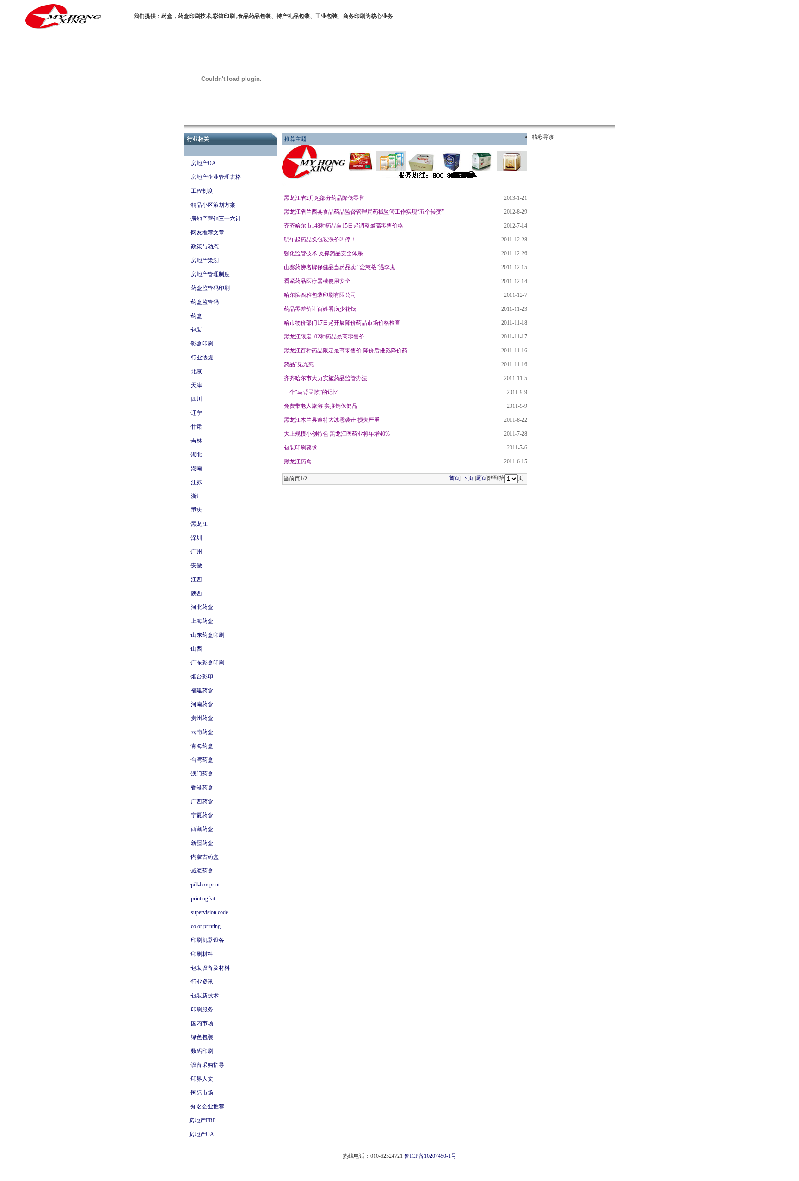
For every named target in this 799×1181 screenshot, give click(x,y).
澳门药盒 (202, 773)
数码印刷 (202, 1051)
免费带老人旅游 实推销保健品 (320, 406)
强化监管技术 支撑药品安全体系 (323, 253)
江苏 (196, 482)
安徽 (196, 565)
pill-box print (205, 884)
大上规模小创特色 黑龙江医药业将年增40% (337, 434)
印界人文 (202, 1079)
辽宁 (196, 413)
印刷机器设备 (207, 940)
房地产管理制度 (210, 274)
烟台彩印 (202, 676)
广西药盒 (202, 801)
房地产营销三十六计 (216, 218)
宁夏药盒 (202, 815)
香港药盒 (202, 787)
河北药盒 (202, 607)
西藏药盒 (202, 829)
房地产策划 (205, 260)
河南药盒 (202, 704)
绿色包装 (202, 1037)
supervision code (209, 912)
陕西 (196, 593)
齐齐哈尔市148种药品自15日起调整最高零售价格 (343, 225)
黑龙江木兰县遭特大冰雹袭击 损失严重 (332, 420)
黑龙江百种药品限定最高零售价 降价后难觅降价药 (345, 350)
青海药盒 (202, 746)
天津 (196, 385)
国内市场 (202, 1023)
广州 (196, 551)
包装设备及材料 (210, 968)
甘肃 (196, 427)
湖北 (196, 454)
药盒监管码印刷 (210, 288)
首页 (454, 478)
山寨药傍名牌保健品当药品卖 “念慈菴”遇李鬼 (339, 267)
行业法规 (202, 357)
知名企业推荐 (207, 1106)
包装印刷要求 (300, 447)
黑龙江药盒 (298, 461)
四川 (196, 399)
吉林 (196, 440)
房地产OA (203, 163)
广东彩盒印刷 (207, 662)
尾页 (481, 478)
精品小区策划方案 (213, 205)
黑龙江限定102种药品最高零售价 (324, 336)
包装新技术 (205, 995)
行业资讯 (202, 981)
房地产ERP (202, 1120)
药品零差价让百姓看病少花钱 (320, 309)
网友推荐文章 (207, 232)
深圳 (196, 538)
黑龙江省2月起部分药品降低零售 (324, 198)
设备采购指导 (207, 1065)
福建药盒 (202, 690)
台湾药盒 (202, 760)
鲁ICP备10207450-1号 (430, 1156)
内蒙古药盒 (205, 857)
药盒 (196, 316)
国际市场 (202, 1092)
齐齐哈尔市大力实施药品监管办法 (325, 378)
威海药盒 (202, 870)
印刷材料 (202, 954)
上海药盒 (202, 621)
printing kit (203, 898)
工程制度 (202, 191)
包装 (196, 329)
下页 (467, 478)
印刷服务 (202, 1009)
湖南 (196, 468)
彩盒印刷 (202, 343)
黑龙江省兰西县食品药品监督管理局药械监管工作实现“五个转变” (364, 212)
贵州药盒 (202, 718)
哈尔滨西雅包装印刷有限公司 (320, 295)
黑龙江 (199, 524)
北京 (196, 371)
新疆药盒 (202, 843)
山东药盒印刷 (207, 635)
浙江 (196, 496)
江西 (196, 579)
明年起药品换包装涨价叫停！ (320, 239)
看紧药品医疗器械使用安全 (317, 281)
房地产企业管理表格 (216, 177)
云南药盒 (202, 732)
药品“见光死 (299, 364)
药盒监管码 (205, 302)
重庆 (196, 510)
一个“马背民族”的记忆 (311, 392)
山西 (196, 649)
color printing (206, 926)
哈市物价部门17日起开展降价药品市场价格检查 (342, 323)
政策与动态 (205, 246)
